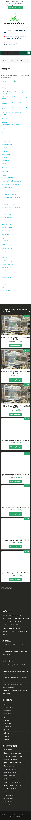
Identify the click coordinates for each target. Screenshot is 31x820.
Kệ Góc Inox (5, 158)
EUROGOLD (5, 175)
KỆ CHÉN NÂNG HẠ (7, 138)
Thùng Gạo (5, 168)
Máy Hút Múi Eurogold (8, 231)
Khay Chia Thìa (6, 290)
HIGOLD (4, 238)
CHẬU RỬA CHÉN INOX (8, 221)
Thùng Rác (5, 171)
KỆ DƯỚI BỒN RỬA (7, 214)
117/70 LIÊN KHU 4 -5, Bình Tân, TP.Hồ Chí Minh (15, 651)
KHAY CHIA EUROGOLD (8, 217)
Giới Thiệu (4, 119)
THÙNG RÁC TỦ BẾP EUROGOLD (10, 211)
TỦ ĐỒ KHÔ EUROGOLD (8, 187)
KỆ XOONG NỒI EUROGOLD (9, 194)
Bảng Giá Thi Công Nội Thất (9, 128)
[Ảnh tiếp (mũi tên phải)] (28, 410)
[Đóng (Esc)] (26, 1)
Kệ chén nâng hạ (6, 241)
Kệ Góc (4, 280)
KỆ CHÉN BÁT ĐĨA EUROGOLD (10, 191)
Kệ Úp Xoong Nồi (6, 154)
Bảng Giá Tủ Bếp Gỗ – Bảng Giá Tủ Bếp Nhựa (15, 5)
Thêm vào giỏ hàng (15, 345)
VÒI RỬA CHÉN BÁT (7, 224)
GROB (3, 132)
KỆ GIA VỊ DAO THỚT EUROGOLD (11, 197)
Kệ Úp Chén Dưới (6, 151)
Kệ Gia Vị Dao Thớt (7, 277)
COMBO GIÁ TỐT (6, 234)
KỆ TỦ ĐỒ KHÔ (6, 134)
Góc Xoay (4, 163)
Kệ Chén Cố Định (6, 141)
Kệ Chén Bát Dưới (7, 267)
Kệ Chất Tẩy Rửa (6, 294)
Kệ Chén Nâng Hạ (8, 707)
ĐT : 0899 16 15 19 (8, 654)
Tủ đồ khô (5, 244)
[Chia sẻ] (22, 1)
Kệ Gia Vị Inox (5, 148)
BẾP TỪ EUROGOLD (7, 227)
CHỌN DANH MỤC (8, 53)
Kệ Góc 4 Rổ (5, 160)
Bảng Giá (4, 122)
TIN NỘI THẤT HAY (7, 248)
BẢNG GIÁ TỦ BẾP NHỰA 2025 (15, 7)
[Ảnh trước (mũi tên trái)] (3, 410)
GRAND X (4, 255)
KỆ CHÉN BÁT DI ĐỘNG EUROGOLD (11, 181)
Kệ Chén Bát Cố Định (7, 264)
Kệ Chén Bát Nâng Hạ (8, 261)
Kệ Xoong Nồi (5, 270)
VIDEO (4, 251)
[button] (28, 52)
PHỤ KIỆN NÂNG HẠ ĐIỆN (9, 177)
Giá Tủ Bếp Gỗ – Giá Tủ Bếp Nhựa (11, 124)
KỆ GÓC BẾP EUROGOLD (8, 204)
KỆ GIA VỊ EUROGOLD (8, 201)
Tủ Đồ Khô (5, 257)
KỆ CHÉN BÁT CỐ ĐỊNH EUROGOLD (11, 184)
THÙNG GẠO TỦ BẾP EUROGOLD (11, 207)
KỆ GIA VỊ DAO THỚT (7, 144)
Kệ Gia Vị (4, 274)
